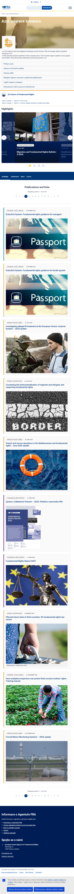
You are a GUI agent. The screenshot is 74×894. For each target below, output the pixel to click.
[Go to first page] (16, 196)
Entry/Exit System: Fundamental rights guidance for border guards (35, 270)
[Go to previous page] (19, 196)
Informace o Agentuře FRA (12, 823)
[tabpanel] (37, 137)
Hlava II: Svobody (6, 100)
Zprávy (5, 830)
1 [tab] (30, 166)
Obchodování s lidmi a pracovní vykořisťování (19, 87)
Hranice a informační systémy (14, 68)
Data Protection (29, 872)
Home (3, 13)
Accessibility (38, 872)
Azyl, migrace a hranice (12, 13)
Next (70, 137)
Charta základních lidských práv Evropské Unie (19, 825)
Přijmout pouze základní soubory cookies (49, 889)
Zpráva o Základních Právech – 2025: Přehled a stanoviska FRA (34, 502)
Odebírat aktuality (9, 833)
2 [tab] (34, 166)
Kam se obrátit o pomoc (11, 828)
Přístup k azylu (9, 64)
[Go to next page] (54, 196)
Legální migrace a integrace (13, 82)
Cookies (21, 872)
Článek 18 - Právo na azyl (20, 100)
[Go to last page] (57, 196)
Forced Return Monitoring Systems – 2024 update (28, 737)
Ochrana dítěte (8, 73)
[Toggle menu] (70, 8)
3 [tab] (39, 166)
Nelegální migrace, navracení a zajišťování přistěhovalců (23, 78)
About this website (6, 872)
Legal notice (14, 872)
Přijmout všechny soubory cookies (20, 889)
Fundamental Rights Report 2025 (21, 561)
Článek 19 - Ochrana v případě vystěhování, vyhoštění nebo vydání (31, 103)
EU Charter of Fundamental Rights (21, 94)
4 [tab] (43, 166)
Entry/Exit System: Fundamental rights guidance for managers (34, 214)
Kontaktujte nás (7, 853)
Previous (4, 137)
